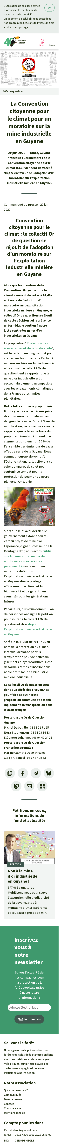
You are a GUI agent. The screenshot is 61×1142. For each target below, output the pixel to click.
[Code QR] (42, 786)
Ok (49, 8)
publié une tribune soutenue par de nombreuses (28, 556)
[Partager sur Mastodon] (16, 786)
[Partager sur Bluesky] (49, 773)
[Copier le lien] (10, 773)
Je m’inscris (32, 1019)
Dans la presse (13, 1099)
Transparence (12, 1108)
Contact (9, 1104)
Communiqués (12, 1095)
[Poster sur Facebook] (23, 773)
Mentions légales (14, 1113)
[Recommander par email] (29, 786)
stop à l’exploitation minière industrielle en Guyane (28, 629)
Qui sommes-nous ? (16, 1090)
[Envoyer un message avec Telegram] (36, 773)
